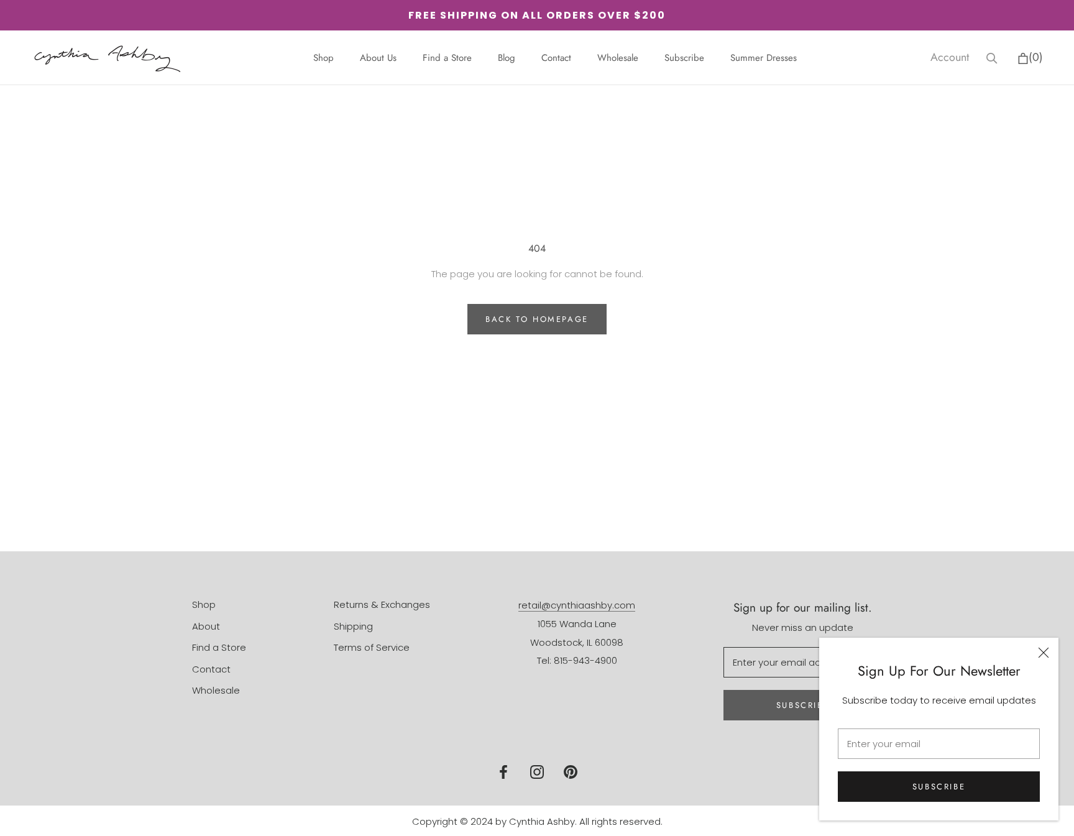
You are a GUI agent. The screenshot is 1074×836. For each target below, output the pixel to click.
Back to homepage (537, 319)
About (206, 626)
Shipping (353, 626)
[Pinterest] (570, 771)
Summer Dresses (763, 58)
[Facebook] (503, 771)
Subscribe (938, 786)
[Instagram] (537, 771)
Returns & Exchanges (382, 604)
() (1036, 57)
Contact (556, 58)
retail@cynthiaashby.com (576, 605)
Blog (506, 58)
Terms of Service (372, 647)
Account (949, 57)
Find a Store (447, 58)
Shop (323, 58)
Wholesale (617, 58)
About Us (378, 58)
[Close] (1043, 652)
